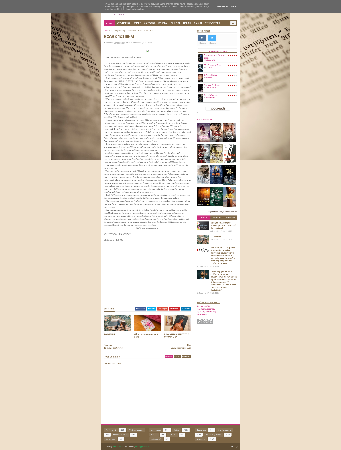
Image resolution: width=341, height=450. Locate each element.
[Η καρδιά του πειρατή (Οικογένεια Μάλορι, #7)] (216, 141)
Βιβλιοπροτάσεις (118, 31)
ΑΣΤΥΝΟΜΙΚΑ (123, 23)
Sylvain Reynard (210, 97)
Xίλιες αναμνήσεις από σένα (146, 335)
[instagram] (236, 447)
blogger (168, 356)
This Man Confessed (212, 85)
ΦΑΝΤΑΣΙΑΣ (149, 23)
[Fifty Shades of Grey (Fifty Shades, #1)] (200, 71)
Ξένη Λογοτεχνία (224, 430)
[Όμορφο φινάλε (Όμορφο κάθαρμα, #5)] (229, 163)
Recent (204, 218)
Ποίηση (154, 434)
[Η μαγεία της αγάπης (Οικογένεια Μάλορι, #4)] (203, 141)
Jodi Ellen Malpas (210, 87)
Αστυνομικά (156, 430)
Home (111, 23)
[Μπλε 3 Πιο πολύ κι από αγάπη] (216, 205)
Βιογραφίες (110, 439)
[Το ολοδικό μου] (229, 206)
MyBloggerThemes (142, 447)
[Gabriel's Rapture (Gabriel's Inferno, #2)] (200, 101)
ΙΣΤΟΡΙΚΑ (162, 23)
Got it (234, 6)
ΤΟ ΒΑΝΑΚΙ (109, 334)
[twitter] (232, 447)
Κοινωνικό (132, 31)
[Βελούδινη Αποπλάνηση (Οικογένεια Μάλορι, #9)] (203, 162)
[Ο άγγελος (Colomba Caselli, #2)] (203, 205)
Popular (217, 218)
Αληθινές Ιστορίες (136, 430)
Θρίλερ (176, 430)
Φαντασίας (201, 439)
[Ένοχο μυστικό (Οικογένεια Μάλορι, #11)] (216, 162)
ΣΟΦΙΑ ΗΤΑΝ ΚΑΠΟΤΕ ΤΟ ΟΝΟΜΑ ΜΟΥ (176, 335)
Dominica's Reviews (218, 51)
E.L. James (208, 67)
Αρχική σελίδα (203, 306)
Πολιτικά (172, 434)
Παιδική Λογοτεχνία (213, 434)
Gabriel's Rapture (211, 95)
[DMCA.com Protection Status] (205, 323)
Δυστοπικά (201, 430)
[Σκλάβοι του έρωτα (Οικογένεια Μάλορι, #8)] (229, 141)
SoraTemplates (117, 447)
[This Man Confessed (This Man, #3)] (200, 91)
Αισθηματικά (111, 430)
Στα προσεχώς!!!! (204, 120)
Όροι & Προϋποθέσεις (206, 312)
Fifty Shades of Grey (212, 65)
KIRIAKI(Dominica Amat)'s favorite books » (221, 212)
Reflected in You (210, 75)
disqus (177, 356)
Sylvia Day (208, 77)
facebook (186, 356)
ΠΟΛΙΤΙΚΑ (175, 23)
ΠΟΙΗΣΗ (187, 23)
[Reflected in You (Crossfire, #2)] (200, 81)
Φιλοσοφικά (156, 439)
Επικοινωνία (202, 314)
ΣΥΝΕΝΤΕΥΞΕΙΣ (212, 23)
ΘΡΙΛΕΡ (137, 23)
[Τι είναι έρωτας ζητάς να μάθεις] (200, 61)
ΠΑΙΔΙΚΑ (198, 23)
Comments (230, 218)
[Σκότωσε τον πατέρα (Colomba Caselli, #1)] (229, 184)
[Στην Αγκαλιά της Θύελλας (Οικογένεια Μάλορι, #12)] (203, 184)
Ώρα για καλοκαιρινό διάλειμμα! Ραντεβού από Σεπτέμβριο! (223, 225)
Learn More (222, 6)
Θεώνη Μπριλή (210, 60)
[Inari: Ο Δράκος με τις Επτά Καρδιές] (216, 184)
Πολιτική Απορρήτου (206, 309)
